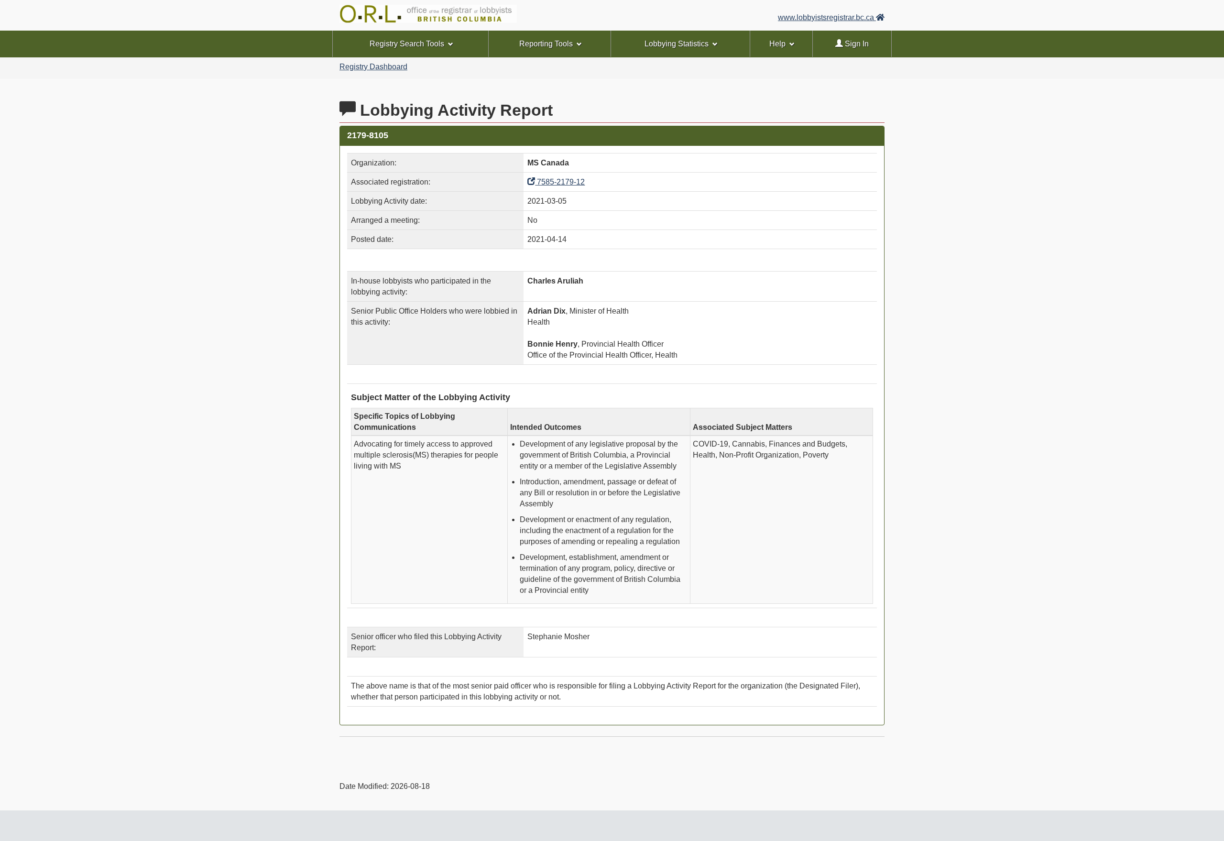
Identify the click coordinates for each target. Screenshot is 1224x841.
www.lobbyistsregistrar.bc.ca (827, 17)
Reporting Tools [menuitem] (546, 44)
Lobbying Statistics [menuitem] (677, 44)
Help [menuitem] (777, 44)
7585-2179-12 (560, 182)
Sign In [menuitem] (856, 44)
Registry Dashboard (373, 67)
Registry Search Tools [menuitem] (407, 44)
